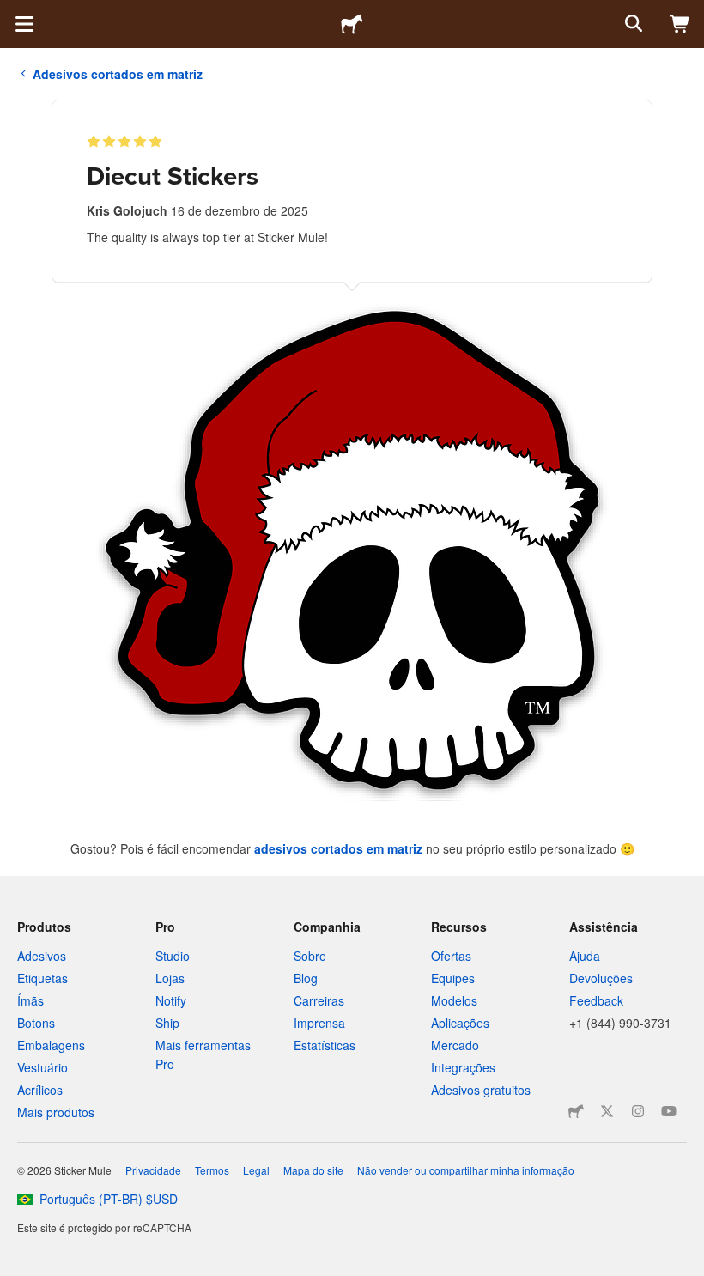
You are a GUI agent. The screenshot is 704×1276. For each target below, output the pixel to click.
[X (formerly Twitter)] (607, 1111)
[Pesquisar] (632, 24)
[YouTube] (669, 1111)
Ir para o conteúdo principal (13, 13)
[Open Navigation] (24, 24)
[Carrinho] (680, 24)
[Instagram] (638, 1111)
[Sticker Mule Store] (576, 1111)
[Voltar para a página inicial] (352, 24)
